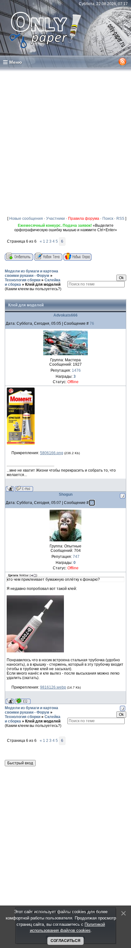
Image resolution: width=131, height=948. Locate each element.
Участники (55, 218)
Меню (15, 62)
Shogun (65, 494)
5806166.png (51, 453)
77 (92, 502)
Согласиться (65, 940)
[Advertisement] (65, 140)
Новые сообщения (26, 218)
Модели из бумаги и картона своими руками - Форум (31, 273)
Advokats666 (65, 315)
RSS (120, 218)
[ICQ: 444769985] (23, 701)
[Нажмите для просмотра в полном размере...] (21, 443)
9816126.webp (53, 687)
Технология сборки (22, 280)
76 (92, 323)
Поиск (107, 218)
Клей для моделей (42, 284)
